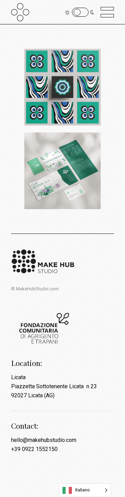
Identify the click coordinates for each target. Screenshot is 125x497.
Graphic (67, 109)
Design (47, 109)
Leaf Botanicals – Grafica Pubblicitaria (60, 169)
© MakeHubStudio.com (35, 288)
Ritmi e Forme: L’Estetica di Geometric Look (58, 81)
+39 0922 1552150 (34, 449)
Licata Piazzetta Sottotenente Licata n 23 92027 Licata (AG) (54, 386)
